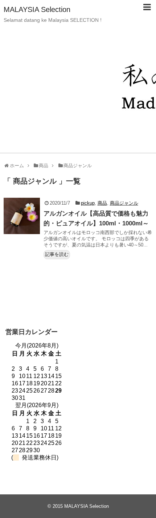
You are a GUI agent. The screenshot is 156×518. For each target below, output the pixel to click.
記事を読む (57, 254)
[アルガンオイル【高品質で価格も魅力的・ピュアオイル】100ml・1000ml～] (22, 216)
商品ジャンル (124, 203)
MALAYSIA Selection (37, 9)
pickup (88, 203)
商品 (102, 203)
